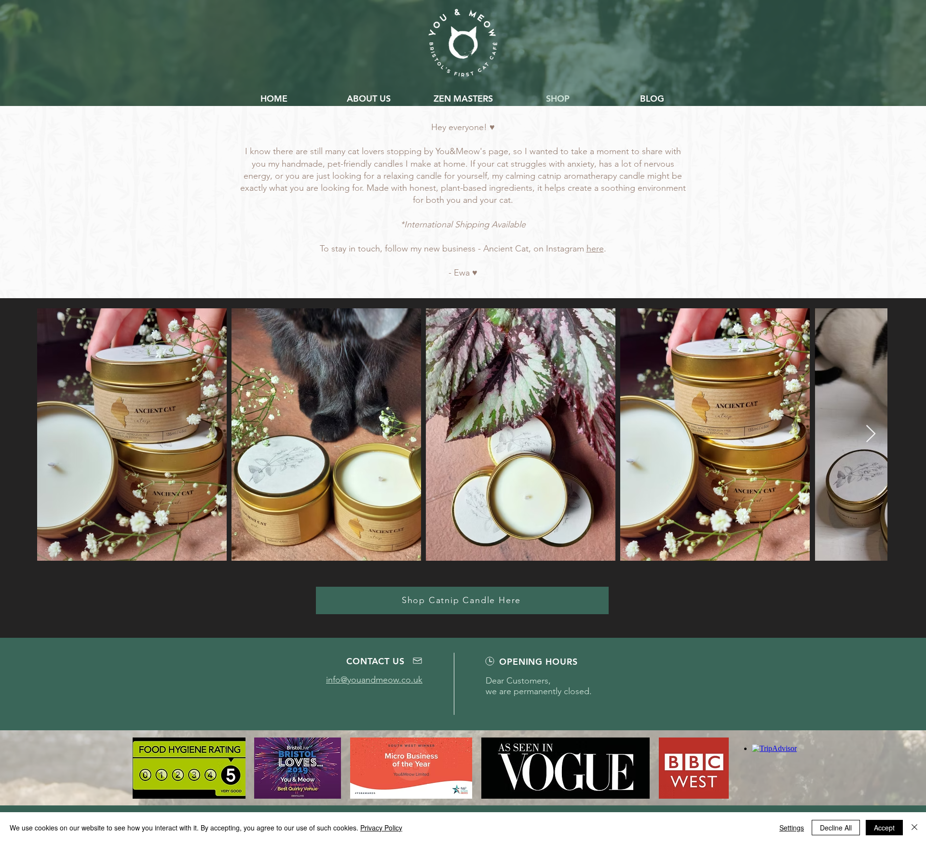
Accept (884, 827)
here (595, 248)
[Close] (914, 827)
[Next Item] (870, 434)
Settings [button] (791, 827)
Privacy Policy (381, 827)
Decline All (836, 827)
